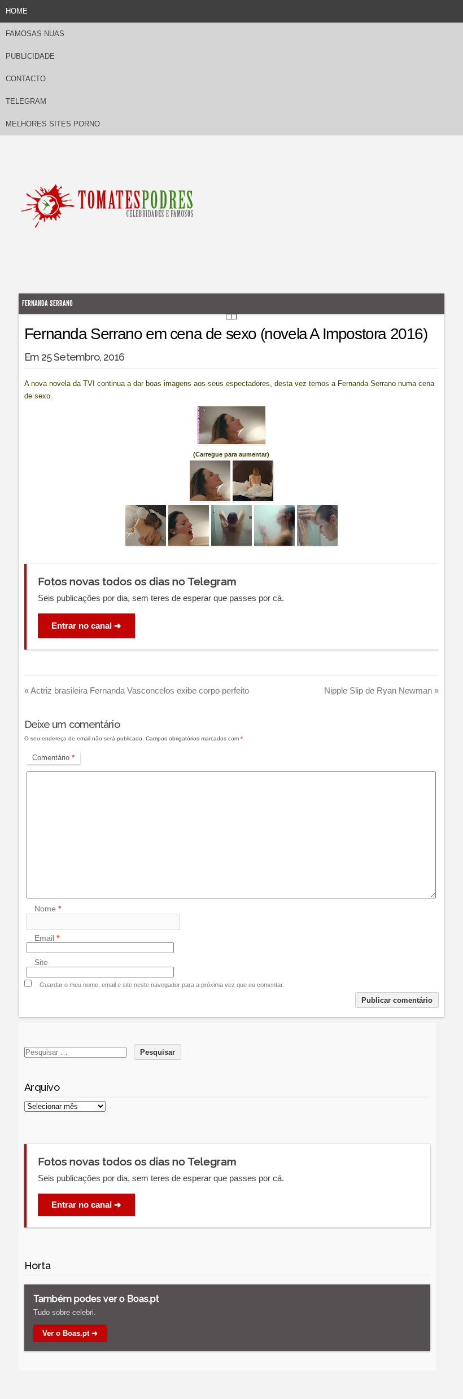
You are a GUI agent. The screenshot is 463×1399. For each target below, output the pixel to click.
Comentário (53, 757)
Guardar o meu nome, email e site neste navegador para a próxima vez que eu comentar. (162, 984)
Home (17, 11)
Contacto (26, 78)
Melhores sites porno (53, 124)
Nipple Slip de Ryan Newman (381, 690)
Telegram (26, 101)
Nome (47, 909)
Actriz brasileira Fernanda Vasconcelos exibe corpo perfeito (136, 690)
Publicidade (30, 56)
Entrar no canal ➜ (86, 625)
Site (41, 962)
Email (46, 937)
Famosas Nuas (35, 33)
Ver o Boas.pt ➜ (70, 1333)
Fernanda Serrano (47, 303)
